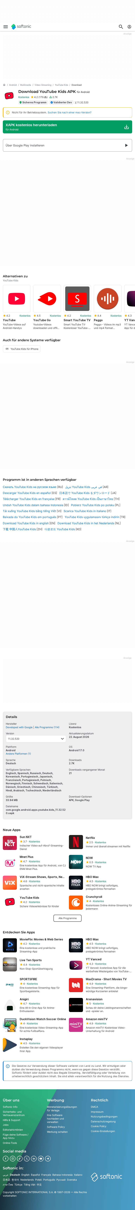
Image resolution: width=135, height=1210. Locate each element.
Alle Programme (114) (47, 727)
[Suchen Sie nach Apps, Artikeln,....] (121, 27)
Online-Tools (10, 1142)
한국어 (15, 1179)
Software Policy (56, 1126)
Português (49, 1179)
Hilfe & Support (11, 1119)
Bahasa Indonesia (62, 1174)
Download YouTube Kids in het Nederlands (85, 523)
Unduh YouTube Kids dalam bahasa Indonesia (33, 505)
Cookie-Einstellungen (103, 1131)
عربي (5, 1174)
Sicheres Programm (34, 102)
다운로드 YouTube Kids (60, 529)
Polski (38, 1179)
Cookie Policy (98, 1126)
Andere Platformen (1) (18, 753)
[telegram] (48, 1159)
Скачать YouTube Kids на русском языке (29, 487)
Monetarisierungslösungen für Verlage (62, 1108)
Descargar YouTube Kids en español (27, 493)
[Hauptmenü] (5, 27)
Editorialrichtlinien (13, 1129)
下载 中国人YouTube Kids (19, 529)
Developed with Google (19, 727)
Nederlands (27, 1179)
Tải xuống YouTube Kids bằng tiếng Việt (29, 511)
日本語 (6, 1179)
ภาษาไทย (8, 1184)
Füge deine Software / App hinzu (15, 1136)
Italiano (78, 1174)
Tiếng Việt (29, 1184)
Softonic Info (10, 1106)
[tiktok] (19, 1159)
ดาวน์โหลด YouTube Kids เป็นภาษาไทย (88, 499)
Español (35, 1174)
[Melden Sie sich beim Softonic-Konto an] (129, 27)
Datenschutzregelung (103, 1121)
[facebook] (5, 1159)
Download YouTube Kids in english (26, 523)
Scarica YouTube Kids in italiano (85, 511)
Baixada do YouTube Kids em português (29, 517)
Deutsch (15, 1174)
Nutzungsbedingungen (104, 1116)
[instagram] (12, 1159)
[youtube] (41, 1159)
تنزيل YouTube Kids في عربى (83, 487)
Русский (61, 1179)
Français (46, 1174)
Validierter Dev (62, 102)
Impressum (97, 1111)
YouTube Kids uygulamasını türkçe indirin (92, 517)
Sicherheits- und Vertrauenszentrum (14, 1113)
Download (54, 91)
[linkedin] (34, 1159)
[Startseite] (4, 85)
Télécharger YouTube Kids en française (28, 499)
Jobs (5, 1124)
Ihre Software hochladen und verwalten (55, 1118)
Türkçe (18, 1184)
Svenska (72, 1179)
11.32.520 (13, 738)
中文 (39, 1184)
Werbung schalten (57, 1131)
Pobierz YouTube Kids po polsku (92, 505)
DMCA (94, 1106)
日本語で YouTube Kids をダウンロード (84, 493)
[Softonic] (21, 27)
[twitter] (27, 1159)
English (25, 1174)
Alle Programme (68, 918)
